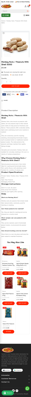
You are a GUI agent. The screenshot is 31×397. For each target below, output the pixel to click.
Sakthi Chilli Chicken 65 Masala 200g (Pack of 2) (22, 294)
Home (3, 21)
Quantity (4, 78)
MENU (27, 15)
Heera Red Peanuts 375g (8, 294)
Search (27, 11)
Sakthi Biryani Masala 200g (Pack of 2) (22, 264)
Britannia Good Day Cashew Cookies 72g (8, 264)
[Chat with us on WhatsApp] (27, 388)
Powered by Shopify (22, 394)
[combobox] (15, 11)
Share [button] (6, 100)
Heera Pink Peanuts (8, 324)
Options (8, 331)
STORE (7, 15)
